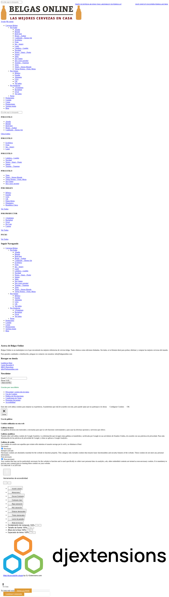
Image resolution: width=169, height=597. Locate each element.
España (17, 75)
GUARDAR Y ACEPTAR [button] (11, 465)
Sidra (17, 56)
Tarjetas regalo (11, 106)
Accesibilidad (10, 402)
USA (17, 79)
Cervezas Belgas (12, 25)
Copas (8, 102)
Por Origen (14, 71)
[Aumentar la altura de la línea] (31, 530)
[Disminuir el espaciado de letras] (30, 532)
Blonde (17, 32)
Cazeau (8, 226)
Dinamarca (9, 203)
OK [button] (128, 407)
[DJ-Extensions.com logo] (84, 573)
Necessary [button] (4, 446)
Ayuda (3, 22)
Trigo (17, 65)
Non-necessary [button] (6, 457)
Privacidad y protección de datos (17, 392)
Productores (10, 98)
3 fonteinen (10, 218)
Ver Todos (4, 209)
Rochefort (18, 90)
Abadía (17, 30)
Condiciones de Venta (13, 398)
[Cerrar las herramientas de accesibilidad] (9, 483)
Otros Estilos (5, 134)
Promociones (10, 104)
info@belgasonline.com (9, 369)
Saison (17, 54)
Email (3, 378)
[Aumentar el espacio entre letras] (34, 532)
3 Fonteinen (19, 88)
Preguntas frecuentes (13, 400)
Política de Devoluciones (15, 396)
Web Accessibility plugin (13, 575)
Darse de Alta (6, 383)
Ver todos (18, 83)
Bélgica (17, 73)
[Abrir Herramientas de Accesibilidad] (7, 472)
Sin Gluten (19, 59)
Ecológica (18, 40)
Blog (7, 108)
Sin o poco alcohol (21, 61)
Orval (17, 92)
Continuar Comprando (14, 594)
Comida (8, 100)
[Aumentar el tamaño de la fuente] (32, 528)
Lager (17, 46)
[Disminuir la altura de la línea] (27, 530)
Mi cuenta (9, 22)
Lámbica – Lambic (21, 48)
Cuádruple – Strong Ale (23, 38)
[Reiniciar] (5, 482)
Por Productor (15, 85)
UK (16, 81)
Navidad (18, 50)
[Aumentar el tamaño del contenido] (39, 525)
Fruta (17, 42)
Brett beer (18, 34)
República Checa (12, 205)
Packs (12, 96)
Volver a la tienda (23, 591)
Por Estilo (13, 28)
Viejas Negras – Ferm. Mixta (25, 69)
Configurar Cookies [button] (117, 407)
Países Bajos (10, 201)
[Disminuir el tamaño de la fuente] (29, 528)
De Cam (9, 224)
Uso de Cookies (11, 394)
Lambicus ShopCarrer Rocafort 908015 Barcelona (7, 365)
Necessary (7, 449)
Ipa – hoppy (19, 44)
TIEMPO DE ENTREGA (91, 4)
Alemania (18, 77)
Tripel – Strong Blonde (23, 67)
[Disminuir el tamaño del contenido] (36, 525)
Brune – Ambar (20, 36)
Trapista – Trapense (22, 63)
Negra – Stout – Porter (23, 52)
